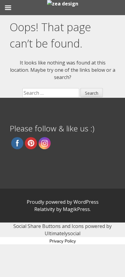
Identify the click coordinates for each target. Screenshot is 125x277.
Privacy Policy (62, 241)
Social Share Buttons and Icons (48, 226)
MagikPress (76, 209)
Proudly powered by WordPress (63, 202)
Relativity (44, 209)
